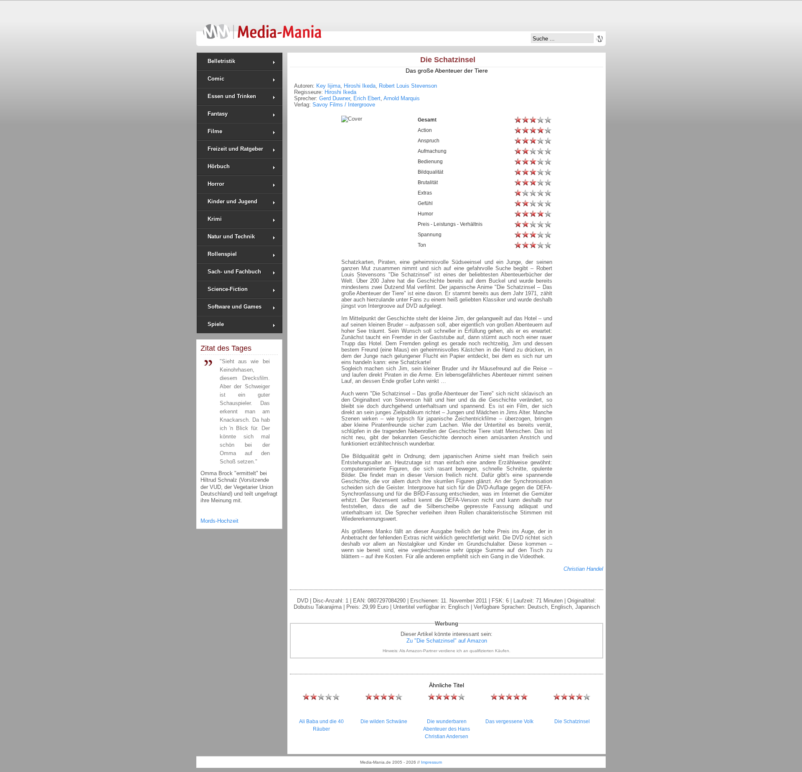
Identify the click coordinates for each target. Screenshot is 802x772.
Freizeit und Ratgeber (235, 149)
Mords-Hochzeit (219, 521)
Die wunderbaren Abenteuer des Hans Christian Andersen (446, 729)
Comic (216, 79)
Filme (215, 131)
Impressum (431, 762)
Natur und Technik (231, 236)
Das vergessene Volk (509, 721)
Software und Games (234, 307)
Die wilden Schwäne (383, 721)
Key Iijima (328, 86)
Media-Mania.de (262, 27)
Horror (216, 184)
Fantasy (218, 114)
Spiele (216, 324)
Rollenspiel (222, 254)
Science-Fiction (228, 289)
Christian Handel (583, 569)
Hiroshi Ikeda (360, 86)
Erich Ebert (367, 98)
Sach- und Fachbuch (234, 271)
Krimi (215, 219)
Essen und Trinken (232, 96)
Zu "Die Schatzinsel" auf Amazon (446, 641)
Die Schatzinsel (572, 721)
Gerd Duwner (334, 98)
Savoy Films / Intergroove (343, 104)
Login (599, 38)
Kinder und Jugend (232, 201)
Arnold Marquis (401, 98)
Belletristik (221, 61)
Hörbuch (219, 166)
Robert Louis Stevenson (408, 86)
